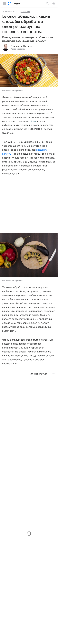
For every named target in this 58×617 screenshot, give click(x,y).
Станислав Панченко (22, 46)
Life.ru (33, 121)
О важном (25, 11)
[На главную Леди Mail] (15, 3)
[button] (29, 71)
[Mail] (9, 3)
